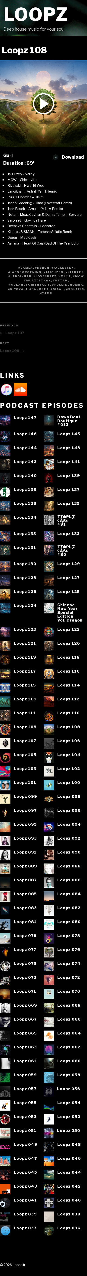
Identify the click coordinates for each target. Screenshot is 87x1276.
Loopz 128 (25, 578)
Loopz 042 (69, 1186)
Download (72, 157)
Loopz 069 (25, 1005)
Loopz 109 (25, 727)
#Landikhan (20, 276)
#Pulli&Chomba (67, 284)
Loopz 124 (25, 606)
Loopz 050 (68, 1131)
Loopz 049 (25, 1145)
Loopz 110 (68, 713)
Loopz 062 (69, 1047)
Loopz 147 (25, 418)
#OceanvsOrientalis (29, 284)
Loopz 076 (68, 950)
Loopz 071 (25, 991)
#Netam (60, 280)
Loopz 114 (68, 685)
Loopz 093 (25, 838)
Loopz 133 (25, 534)
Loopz (35, 14)
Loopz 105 (25, 755)
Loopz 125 (68, 592)
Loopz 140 (25, 476)
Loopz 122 (68, 630)
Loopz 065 (25, 1033)
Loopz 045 (25, 1172)
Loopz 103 (25, 769)
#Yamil (46, 293)
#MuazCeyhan (37, 280)
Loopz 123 (25, 630)
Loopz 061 (25, 1061)
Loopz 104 (69, 755)
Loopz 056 (68, 1089)
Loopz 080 (69, 922)
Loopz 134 (25, 517)
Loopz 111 (25, 713)
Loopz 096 (69, 810)
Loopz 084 (69, 894)
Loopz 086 (69, 880)
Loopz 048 (69, 1145)
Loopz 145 (68, 434)
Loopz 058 (69, 1075)
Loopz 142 (25, 462)
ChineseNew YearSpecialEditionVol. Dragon (70, 612)
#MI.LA (65, 276)
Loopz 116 (68, 671)
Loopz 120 (68, 643)
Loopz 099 (25, 797)
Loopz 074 (69, 964)
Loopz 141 (68, 462)
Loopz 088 (69, 866)
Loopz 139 (68, 476)
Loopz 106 (68, 741)
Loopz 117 (25, 671)
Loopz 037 (25, 1228)
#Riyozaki (17, 289)
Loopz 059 (25, 1075)
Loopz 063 (25, 1047)
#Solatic (75, 289)
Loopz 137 (68, 490)
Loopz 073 (25, 978)
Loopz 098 (69, 797)
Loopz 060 (69, 1061)
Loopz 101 (25, 783)
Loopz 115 (25, 685)
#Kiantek (75, 272)
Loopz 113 (25, 699)
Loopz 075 (25, 964)
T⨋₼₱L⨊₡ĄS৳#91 (66, 520)
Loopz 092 (69, 838)
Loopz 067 (25, 1019)
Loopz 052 (68, 1117)
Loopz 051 (25, 1131)
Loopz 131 (25, 548)
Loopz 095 (25, 824)
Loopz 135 (68, 504)
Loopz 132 (68, 534)
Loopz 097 (25, 810)
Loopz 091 (25, 852)
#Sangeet (39, 289)
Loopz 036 (69, 1228)
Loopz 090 (69, 852)
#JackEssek (63, 267)
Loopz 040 (69, 1200)
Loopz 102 (68, 769)
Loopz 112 (68, 699)
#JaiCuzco (54, 272)
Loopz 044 (69, 1172)
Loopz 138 (25, 490)
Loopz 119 (25, 657)
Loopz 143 (68, 448)
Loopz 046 (69, 1158)
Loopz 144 (25, 448)
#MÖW (78, 276)
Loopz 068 (69, 1005)
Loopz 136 (25, 504)
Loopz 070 (68, 991)
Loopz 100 (68, 783)
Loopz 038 (69, 1214)
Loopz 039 (25, 1214)
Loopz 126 (25, 592)
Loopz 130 (25, 564)
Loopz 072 (68, 978)
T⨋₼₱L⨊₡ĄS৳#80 (66, 551)
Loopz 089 (25, 866)
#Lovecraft (45, 276)
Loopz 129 (68, 564)
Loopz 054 (69, 1103)
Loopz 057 (25, 1089)
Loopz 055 (25, 1103)
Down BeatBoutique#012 (69, 421)
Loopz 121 (25, 643)
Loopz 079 (25, 936)
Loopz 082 (69, 908)
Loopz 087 (25, 880)
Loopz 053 (25, 1117)
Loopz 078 (68, 936)
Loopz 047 (25, 1158)
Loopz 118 (68, 657)
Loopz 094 (69, 824)
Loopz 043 (25, 1186)
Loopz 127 (68, 578)
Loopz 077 (25, 950)
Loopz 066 (69, 1019)
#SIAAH (57, 289)
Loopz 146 (25, 434)
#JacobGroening (25, 272)
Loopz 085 (25, 894)
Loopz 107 (25, 741)
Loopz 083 (25, 908)
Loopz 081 (25, 922)
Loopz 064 (69, 1033)
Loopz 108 (68, 727)
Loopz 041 (25, 1200)
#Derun (42, 267)
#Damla (25, 267)
